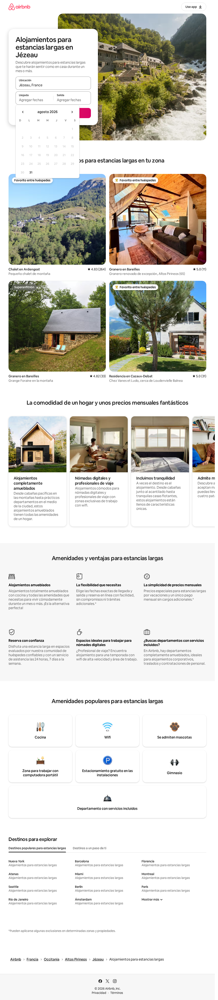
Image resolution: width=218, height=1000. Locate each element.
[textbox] (34, 99)
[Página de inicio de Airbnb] (19, 6)
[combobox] (53, 85)
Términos (116, 993)
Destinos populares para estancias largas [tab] (37, 848)
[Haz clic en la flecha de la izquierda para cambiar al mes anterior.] (23, 112)
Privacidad (99, 993)
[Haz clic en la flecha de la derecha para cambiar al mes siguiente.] (72, 112)
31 (30, 172)
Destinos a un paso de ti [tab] (89, 848)
